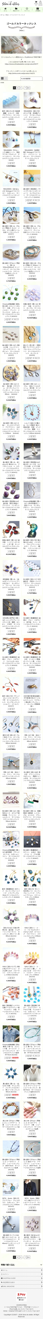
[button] (21, 1265)
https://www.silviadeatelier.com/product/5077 (21, 64)
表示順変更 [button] (26, 78)
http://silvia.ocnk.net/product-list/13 (21, 73)
